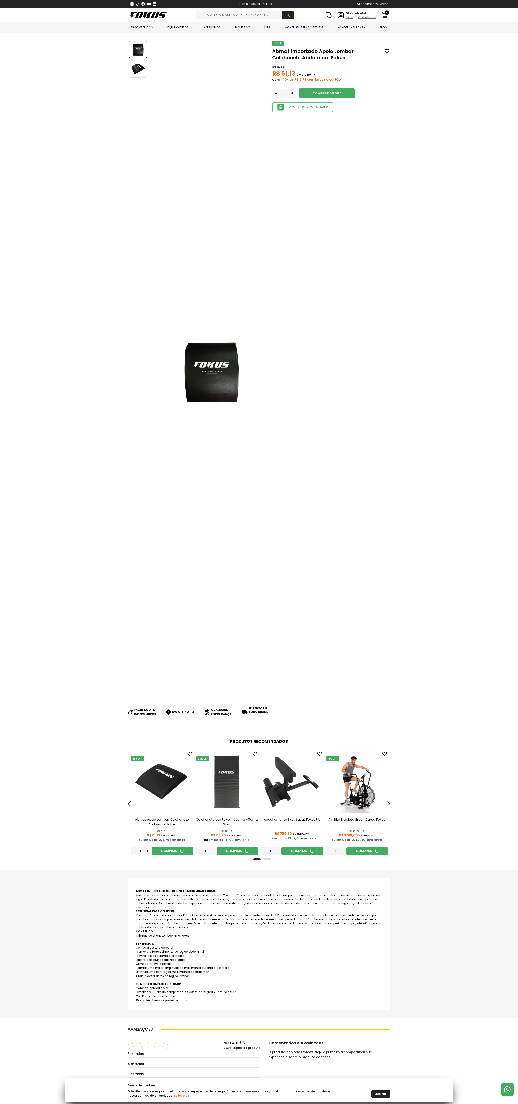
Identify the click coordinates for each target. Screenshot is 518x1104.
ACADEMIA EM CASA (351, 27)
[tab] (257, 859)
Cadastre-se (367, 17)
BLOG (383, 27)
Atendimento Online (373, 4)
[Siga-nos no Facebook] (143, 4)
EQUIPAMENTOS (178, 27)
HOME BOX (242, 27)
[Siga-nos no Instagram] (132, 4)
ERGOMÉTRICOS (142, 27)
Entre (349, 17)
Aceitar (380, 1094)
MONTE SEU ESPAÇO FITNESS (304, 27)
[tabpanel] (162, 803)
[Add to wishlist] (387, 51)
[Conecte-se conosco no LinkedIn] (154, 4)
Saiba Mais (182, 1095)
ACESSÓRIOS (212, 27)
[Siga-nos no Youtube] (149, 4)
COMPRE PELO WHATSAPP (308, 107)
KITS (267, 27)
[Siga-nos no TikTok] (137, 4)
